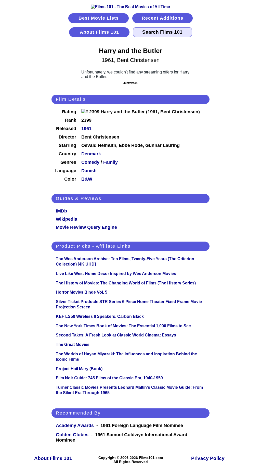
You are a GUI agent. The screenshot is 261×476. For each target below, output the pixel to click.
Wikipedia (66, 219)
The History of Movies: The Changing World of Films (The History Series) (126, 283)
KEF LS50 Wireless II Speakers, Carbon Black (100, 316)
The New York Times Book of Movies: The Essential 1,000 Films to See (123, 326)
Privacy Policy (208, 458)
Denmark (91, 153)
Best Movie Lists (99, 18)
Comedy (90, 162)
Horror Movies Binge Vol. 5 (81, 292)
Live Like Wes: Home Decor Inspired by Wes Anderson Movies (116, 273)
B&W (86, 179)
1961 (86, 128)
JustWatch (130, 82)
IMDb (61, 211)
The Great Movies (72, 344)
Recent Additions (162, 18)
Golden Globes (72, 434)
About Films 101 (99, 32)
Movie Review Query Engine (86, 227)
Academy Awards (75, 425)
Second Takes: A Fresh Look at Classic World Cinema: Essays (116, 335)
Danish (89, 170)
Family (110, 162)
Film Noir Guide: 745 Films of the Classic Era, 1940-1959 (109, 378)
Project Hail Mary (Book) (79, 369)
